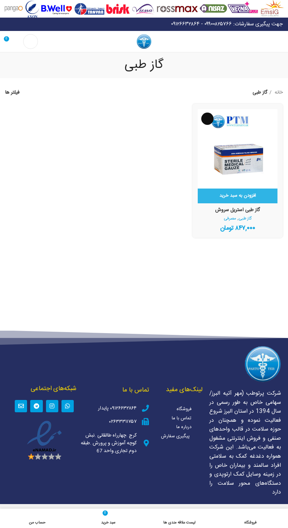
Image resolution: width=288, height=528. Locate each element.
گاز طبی (244, 218)
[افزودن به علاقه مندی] (207, 119)
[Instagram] (52, 406)
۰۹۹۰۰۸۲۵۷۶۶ (218, 24)
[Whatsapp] (67, 406)
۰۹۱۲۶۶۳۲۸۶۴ (185, 24)
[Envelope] (21, 406)
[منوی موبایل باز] (280, 41)
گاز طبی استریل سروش (237, 210)
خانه (278, 92)
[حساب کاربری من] (30, 41)
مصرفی (230, 218)
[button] (237, 196)
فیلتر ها (12, 93)
